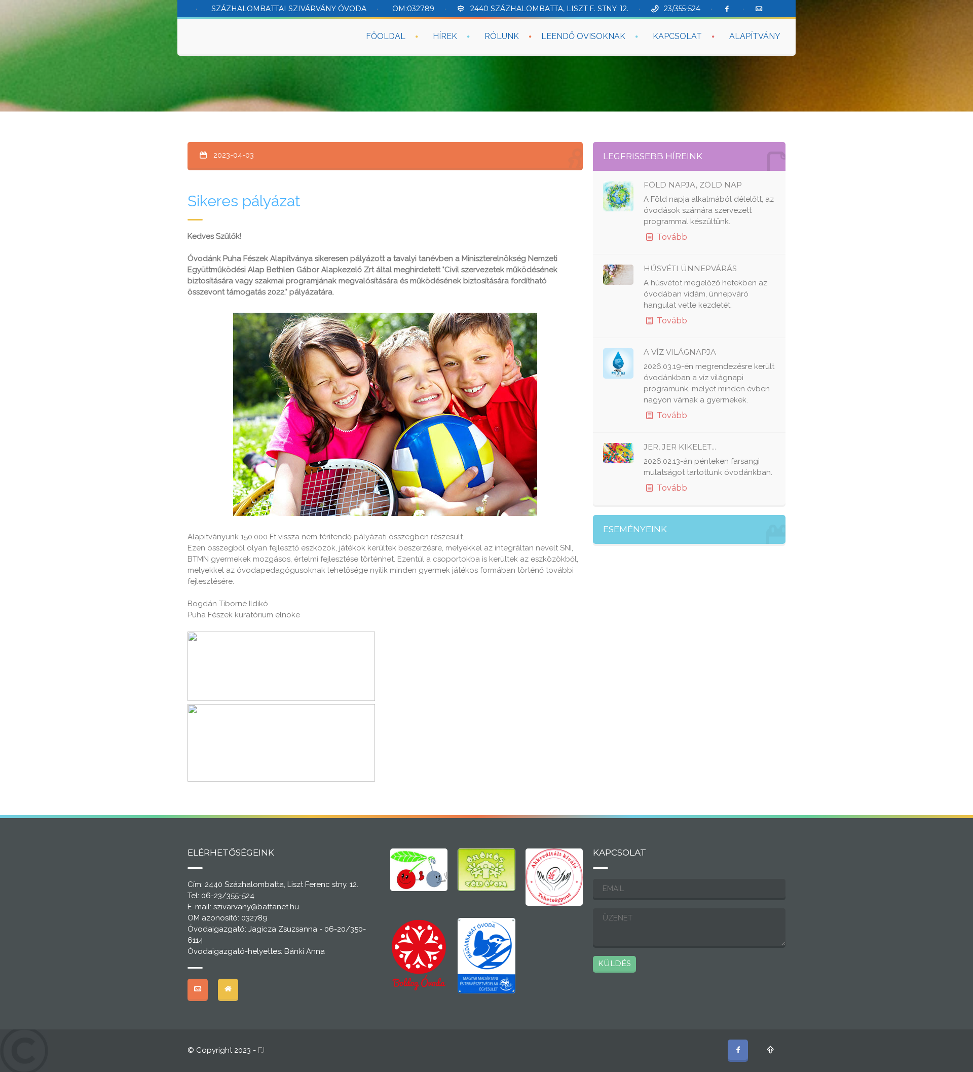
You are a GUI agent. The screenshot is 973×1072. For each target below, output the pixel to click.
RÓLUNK (501, 36)
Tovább (671, 237)
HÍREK (445, 36)
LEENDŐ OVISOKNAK (583, 36)
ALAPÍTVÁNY (754, 36)
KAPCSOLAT (677, 36)
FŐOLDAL (385, 36)
